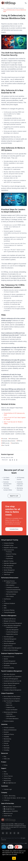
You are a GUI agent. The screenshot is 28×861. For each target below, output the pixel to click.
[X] (14, 460)
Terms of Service (8, 776)
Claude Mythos (15, 443)
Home (2, 8)
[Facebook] (12, 460)
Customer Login (8, 789)
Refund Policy (7, 780)
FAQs (5, 771)
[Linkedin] (10, 460)
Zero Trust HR (5, 445)
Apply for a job (14, 495)
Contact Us (6, 800)
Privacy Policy (7, 778)
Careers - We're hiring (9, 795)
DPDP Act (19, 440)
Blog (5, 756)
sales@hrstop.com (10, 809)
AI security (4, 438)
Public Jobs (7, 758)
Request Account (8, 813)
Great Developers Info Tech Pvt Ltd (11, 838)
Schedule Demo (14, 529)
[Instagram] (16, 460)
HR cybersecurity (13, 438)
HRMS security (5, 443)
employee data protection (8, 440)
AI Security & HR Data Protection (15, 8)
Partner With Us (8, 815)
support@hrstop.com (10, 782)
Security (6, 773)
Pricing (5, 765)
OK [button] (14, 858)
